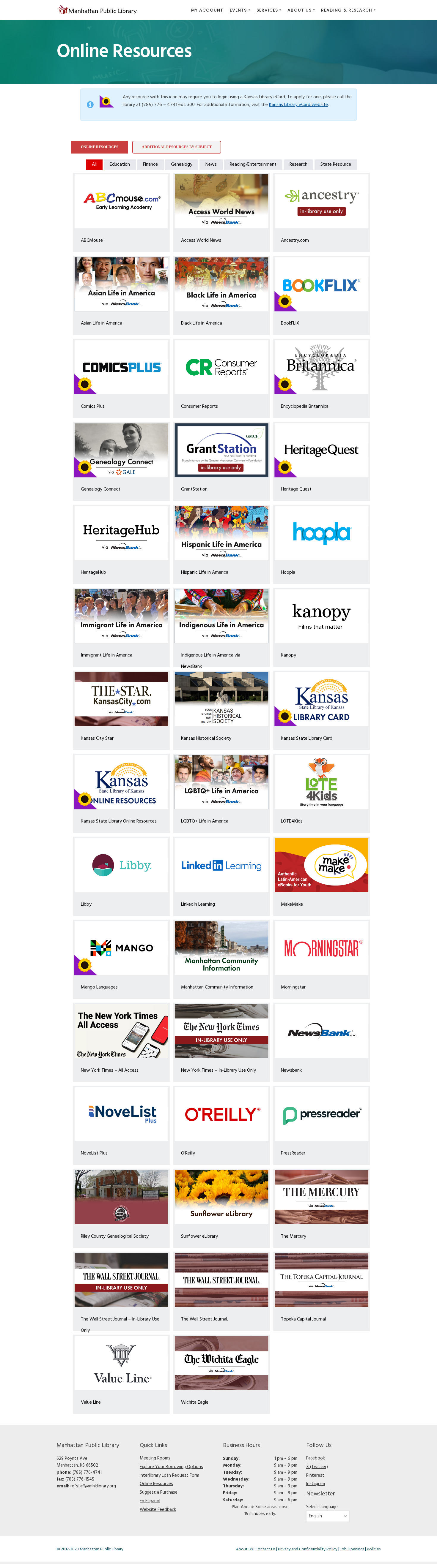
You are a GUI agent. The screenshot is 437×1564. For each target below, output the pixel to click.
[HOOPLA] (321, 533)
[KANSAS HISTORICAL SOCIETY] (221, 699)
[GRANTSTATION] (221, 450)
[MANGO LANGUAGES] (121, 948)
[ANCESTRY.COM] (321, 201)
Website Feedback (158, 1509)
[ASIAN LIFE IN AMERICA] (121, 284)
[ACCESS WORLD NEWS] (221, 201)
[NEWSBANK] (321, 1031)
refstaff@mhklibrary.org (93, 1486)
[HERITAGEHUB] (121, 533)
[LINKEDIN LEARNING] (221, 865)
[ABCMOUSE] (121, 201)
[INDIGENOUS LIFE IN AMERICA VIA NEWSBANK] (221, 616)
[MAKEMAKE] (321, 865)
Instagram (315, 1483)
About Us (244, 1549)
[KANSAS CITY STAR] (121, 699)
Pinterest (315, 1475)
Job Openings (352, 1549)
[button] (240, 10)
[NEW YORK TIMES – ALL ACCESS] (121, 1031)
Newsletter (320, 1494)
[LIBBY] (121, 865)
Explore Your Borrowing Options (171, 1466)
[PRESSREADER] (321, 1114)
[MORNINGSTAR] (321, 948)
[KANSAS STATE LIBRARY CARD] (321, 699)
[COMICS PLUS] (121, 367)
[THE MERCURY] (321, 1197)
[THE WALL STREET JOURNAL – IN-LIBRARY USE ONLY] (121, 1280)
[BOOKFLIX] (321, 284)
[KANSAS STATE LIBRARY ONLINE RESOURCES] (121, 782)
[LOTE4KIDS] (321, 782)
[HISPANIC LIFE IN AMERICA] (221, 533)
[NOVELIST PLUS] (121, 1114)
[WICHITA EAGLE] (221, 1363)
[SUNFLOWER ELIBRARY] (221, 1197)
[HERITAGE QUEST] (321, 450)
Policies (374, 1549)
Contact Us (265, 1549)
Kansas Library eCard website (298, 105)
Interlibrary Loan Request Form (169, 1475)
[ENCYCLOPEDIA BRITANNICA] (321, 367)
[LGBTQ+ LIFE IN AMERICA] (221, 782)
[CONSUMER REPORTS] (221, 367)
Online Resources (156, 1483)
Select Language (322, 1507)
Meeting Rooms (155, 1458)
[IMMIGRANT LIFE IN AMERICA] (121, 616)
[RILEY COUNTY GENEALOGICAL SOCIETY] (121, 1197)
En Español (150, 1501)
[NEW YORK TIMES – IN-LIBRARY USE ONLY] (221, 1031)
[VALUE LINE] (121, 1363)
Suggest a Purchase (158, 1492)
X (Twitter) (317, 1466)
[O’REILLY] (221, 1114)
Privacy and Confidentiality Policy (307, 1549)
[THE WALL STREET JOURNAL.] (221, 1280)
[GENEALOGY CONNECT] (121, 450)
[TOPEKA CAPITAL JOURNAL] (321, 1280)
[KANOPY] (321, 616)
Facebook (315, 1458)
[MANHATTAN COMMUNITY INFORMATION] (221, 948)
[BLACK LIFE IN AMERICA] (221, 284)
